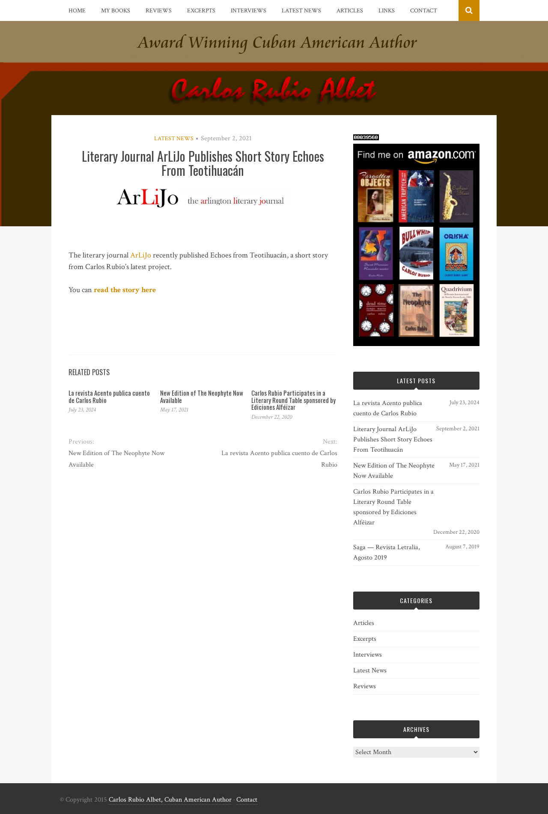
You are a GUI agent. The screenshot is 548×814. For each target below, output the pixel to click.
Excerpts (201, 11)
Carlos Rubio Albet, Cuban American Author (170, 799)
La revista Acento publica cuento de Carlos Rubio (109, 396)
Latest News (301, 11)
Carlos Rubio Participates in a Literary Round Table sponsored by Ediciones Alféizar (293, 399)
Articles (350, 11)
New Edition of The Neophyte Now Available (201, 396)
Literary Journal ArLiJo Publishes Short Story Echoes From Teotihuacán (392, 439)
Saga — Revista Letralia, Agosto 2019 (386, 552)
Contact (423, 11)
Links (386, 11)
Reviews (159, 11)
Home (77, 11)
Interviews (248, 11)
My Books (115, 11)
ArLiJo (140, 255)
